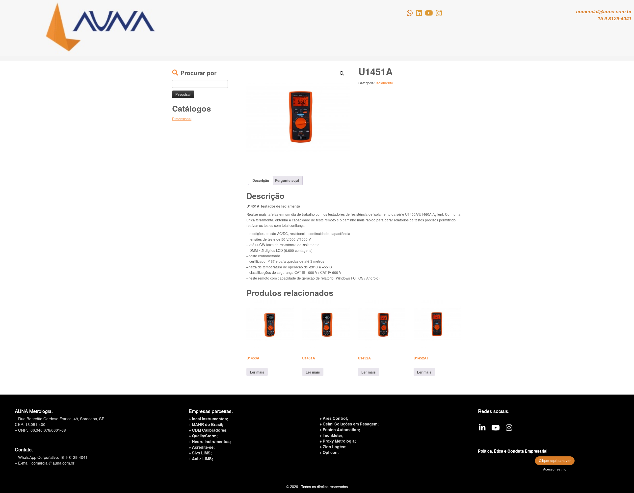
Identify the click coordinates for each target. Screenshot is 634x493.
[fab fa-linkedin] (419, 14)
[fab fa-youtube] (429, 14)
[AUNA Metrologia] (482, 429)
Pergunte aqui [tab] (287, 180)
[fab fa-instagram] (439, 14)
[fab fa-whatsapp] (410, 14)
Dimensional (181, 118)
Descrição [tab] (260, 180)
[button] (342, 73)
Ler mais (257, 372)
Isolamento (384, 82)
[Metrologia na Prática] (495, 429)
